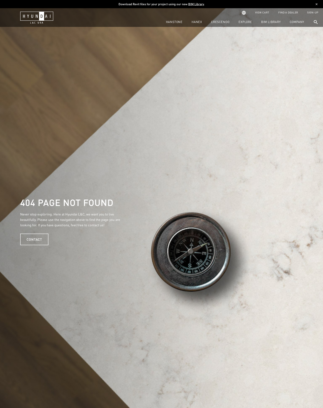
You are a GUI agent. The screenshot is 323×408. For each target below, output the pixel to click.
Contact (34, 239)
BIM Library (196, 4)
